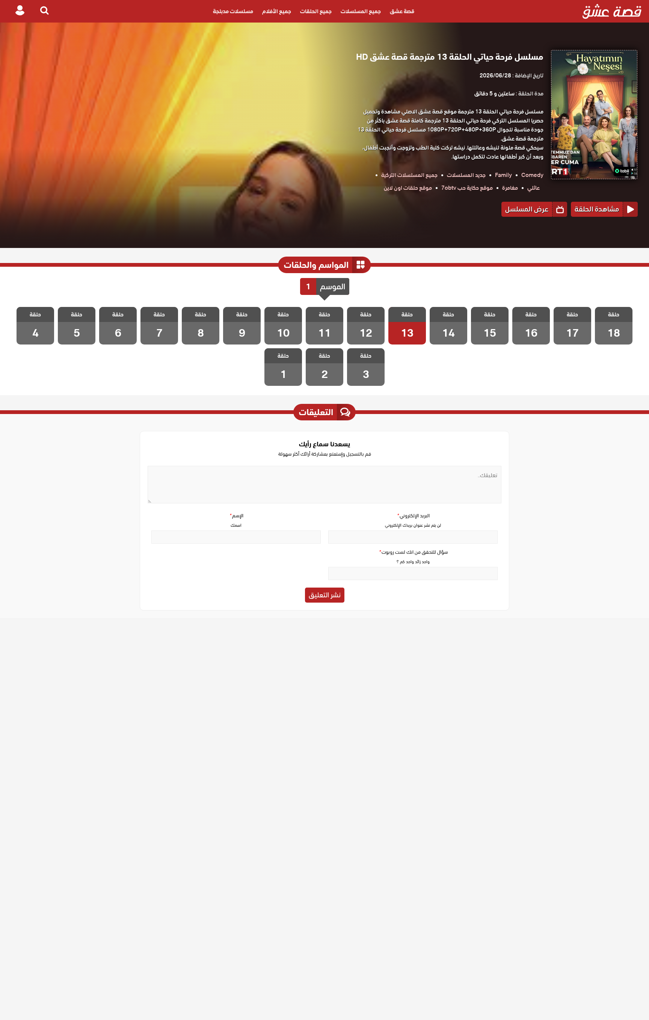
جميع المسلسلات (361, 11)
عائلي (533, 187)
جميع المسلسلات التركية (409, 175)
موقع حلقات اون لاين (408, 187)
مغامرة (510, 187)
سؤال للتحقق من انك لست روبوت (413, 552)
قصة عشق (402, 11)
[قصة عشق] (612, 11)
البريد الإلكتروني (413, 515)
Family (503, 175)
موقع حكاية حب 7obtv (467, 187)
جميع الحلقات (316, 11)
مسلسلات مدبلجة (233, 11)
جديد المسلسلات (466, 175)
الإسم (236, 515)
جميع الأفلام (276, 11)
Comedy (532, 175)
